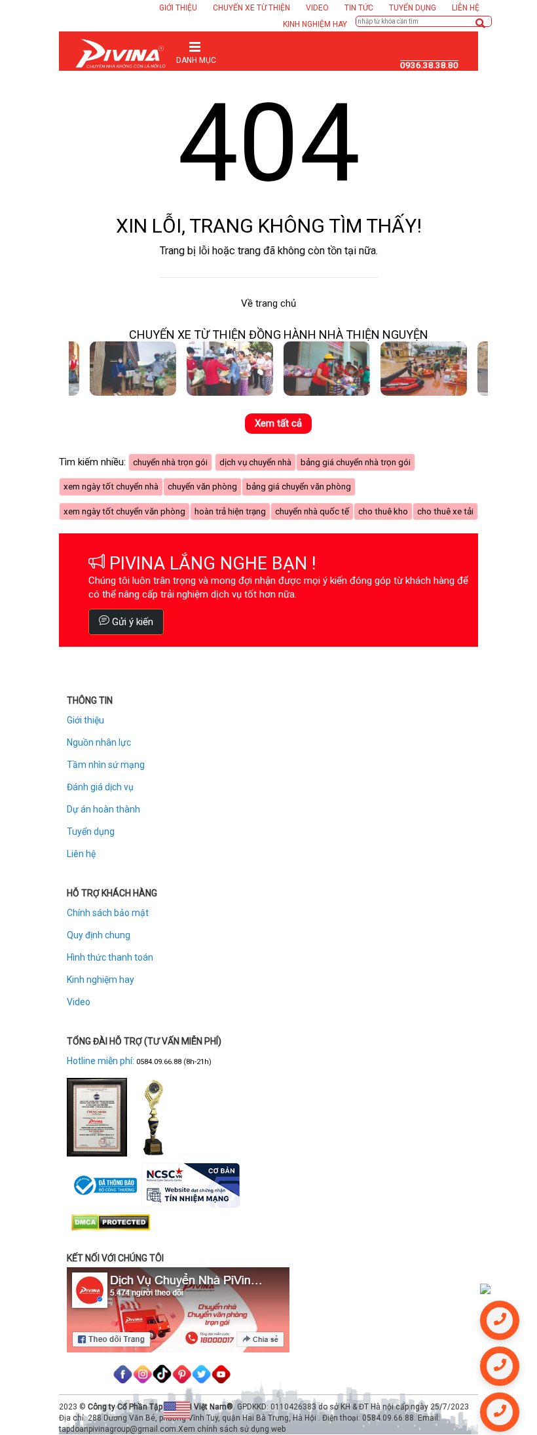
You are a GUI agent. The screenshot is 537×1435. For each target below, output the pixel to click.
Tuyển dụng (412, 7)
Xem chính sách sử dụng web (232, 1429)
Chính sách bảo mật (108, 913)
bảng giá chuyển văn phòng (298, 486)
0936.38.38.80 (429, 65)
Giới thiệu (178, 7)
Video (317, 7)
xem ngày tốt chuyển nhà (111, 486)
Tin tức (358, 7)
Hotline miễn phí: (101, 1061)
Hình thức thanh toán (110, 957)
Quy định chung (98, 935)
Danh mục (196, 60)
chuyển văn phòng (202, 486)
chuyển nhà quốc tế (312, 511)
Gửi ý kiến (131, 622)
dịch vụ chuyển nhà (255, 462)
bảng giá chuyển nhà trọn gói (356, 462)
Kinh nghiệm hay (315, 24)
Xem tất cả (278, 423)
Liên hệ (465, 7)
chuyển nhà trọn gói (170, 462)
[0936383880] (485, 1288)
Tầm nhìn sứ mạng (106, 764)
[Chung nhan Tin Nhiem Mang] (190, 1185)
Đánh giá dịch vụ (100, 787)
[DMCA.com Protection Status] (110, 1222)
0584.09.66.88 (158, 1062)
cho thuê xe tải (445, 511)
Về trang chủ (268, 303)
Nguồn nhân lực (99, 742)
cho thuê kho (383, 511)
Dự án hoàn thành (103, 809)
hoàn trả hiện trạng (230, 511)
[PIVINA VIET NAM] (120, 52)
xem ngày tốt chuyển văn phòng (124, 511)
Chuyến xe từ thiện (251, 7)
